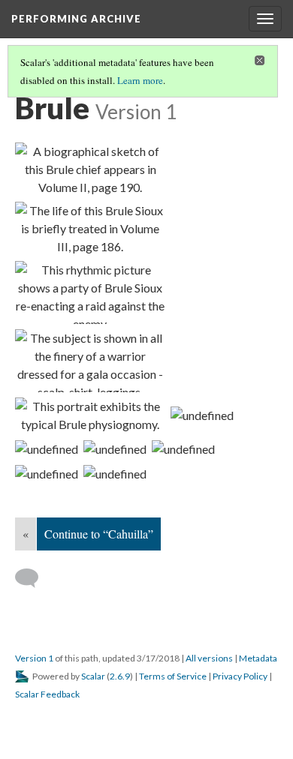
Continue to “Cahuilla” (98, 534)
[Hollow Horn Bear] (90, 229)
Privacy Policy (240, 676)
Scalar (93, 676)
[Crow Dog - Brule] (46, 448)
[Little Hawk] (90, 416)
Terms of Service (173, 676)
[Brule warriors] (202, 414)
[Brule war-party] (90, 292)
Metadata (258, 658)
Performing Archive (76, 19)
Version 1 (34, 658)
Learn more (140, 80)
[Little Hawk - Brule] (114, 448)
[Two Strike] (90, 169)
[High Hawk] (90, 360)
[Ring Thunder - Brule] (183, 448)
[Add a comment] (33, 578)
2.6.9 (120, 676)
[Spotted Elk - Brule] (46, 473)
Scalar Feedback (47, 694)
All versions (209, 658)
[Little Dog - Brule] (114, 473)
